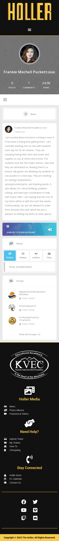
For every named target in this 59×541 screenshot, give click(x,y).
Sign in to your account (21, 232)
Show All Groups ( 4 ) (29, 334)
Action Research (27, 305)
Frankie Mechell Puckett (26, 127)
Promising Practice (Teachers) (29, 318)
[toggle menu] (5, 100)
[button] (29, 29)
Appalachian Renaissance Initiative (32, 293)
